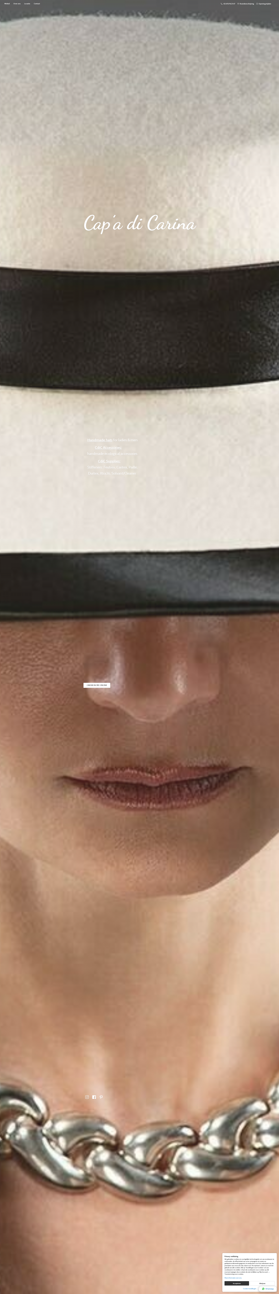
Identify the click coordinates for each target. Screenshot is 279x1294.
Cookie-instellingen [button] (249, 1289)
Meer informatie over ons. (233, 1278)
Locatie (27, 4)
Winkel (7, 4)
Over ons (17, 4)
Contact (37, 4)
